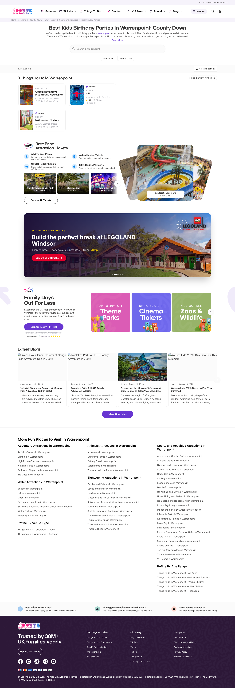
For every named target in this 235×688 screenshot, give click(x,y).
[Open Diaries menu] (123, 11)
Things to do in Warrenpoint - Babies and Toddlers (183, 577)
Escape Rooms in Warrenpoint (172, 483)
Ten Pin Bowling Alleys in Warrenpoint (176, 550)
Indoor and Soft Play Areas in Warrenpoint (179, 509)
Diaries (116, 11)
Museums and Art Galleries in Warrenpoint (109, 497)
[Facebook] (20, 662)
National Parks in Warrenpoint (33, 465)
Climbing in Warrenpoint (30, 456)
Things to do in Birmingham (99, 642)
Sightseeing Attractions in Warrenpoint (114, 477)
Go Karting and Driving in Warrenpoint (177, 491)
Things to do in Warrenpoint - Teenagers (178, 590)
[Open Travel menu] (164, 11)
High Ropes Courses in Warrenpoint (36, 461)
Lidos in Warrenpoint (28, 497)
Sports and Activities (68, 20)
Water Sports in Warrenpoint (32, 515)
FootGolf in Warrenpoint (169, 487)
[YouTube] (53, 662)
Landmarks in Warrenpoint (101, 493)
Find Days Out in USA (140, 661)
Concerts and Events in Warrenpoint (176, 469)
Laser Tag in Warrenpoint (170, 523)
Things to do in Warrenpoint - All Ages (177, 573)
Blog (176, 11)
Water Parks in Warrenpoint (32, 511)
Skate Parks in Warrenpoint (171, 536)
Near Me (200, 11)
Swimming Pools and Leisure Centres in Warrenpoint (45, 506)
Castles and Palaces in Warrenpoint (105, 484)
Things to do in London (97, 637)
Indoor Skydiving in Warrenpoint (174, 505)
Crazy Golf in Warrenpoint (170, 474)
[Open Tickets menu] (75, 11)
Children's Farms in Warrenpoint (104, 456)
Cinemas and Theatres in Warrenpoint (176, 465)
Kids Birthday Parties (90, 20)
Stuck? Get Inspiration (97, 647)
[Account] (220, 11)
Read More (117, 40)
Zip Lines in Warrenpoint (30, 474)
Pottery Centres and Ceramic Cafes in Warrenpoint (183, 532)
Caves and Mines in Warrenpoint (104, 488)
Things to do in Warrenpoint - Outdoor (38, 534)
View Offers (126, 58)
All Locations (93, 656)
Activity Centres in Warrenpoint (34, 452)
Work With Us (220, 2)
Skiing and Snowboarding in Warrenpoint (178, 541)
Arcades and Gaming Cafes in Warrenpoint (179, 456)
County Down (35, 20)
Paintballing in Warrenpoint (171, 527)
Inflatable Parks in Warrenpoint (173, 514)
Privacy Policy (180, 652)
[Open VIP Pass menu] (145, 11)
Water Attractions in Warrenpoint (40, 482)
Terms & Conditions (183, 656)
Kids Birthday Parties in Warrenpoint (176, 518)
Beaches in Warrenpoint (30, 488)
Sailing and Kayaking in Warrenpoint (36, 502)
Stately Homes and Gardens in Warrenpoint (110, 511)
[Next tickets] (117, 183)
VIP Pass (137, 11)
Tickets (68, 11)
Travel (158, 11)
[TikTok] (36, 662)
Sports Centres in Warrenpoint (173, 545)
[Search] (212, 11)
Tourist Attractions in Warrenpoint (104, 520)
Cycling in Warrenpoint (169, 478)
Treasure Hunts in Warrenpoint (103, 528)
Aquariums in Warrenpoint (100, 452)
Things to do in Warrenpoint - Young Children (180, 582)
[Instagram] (45, 662)
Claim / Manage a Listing (185, 642)
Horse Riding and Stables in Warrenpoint (178, 496)
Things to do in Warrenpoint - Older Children (180, 586)
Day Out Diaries (137, 637)
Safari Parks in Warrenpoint (101, 465)
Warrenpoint (50, 20)
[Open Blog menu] (181, 11)
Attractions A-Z (94, 652)
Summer (50, 11)
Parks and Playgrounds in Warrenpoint (38, 470)
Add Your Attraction (183, 647)
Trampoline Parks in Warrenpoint (174, 554)
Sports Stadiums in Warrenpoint (104, 506)
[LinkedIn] (28, 662)
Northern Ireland (18, 20)
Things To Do (92, 11)
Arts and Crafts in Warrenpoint (173, 460)
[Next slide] (211, 312)
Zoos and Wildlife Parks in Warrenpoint (107, 470)
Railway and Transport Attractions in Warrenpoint (113, 502)
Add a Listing (205, 2)
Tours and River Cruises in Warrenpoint (107, 524)
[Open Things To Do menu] (103, 11)
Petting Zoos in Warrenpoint (102, 461)
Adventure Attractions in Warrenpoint (44, 445)
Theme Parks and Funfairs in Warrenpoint (109, 515)
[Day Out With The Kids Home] (21, 11)
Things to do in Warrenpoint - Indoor (37, 529)
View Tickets (109, 58)
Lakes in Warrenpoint (29, 493)
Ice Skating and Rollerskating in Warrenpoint (180, 500)
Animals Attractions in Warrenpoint (111, 445)
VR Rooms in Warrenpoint (170, 559)
